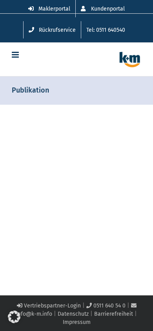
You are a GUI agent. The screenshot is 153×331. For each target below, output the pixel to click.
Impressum (77, 322)
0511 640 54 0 (109, 305)
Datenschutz (73, 314)
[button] (14, 317)
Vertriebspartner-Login (51, 305)
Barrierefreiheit (113, 314)
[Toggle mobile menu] (16, 55)
